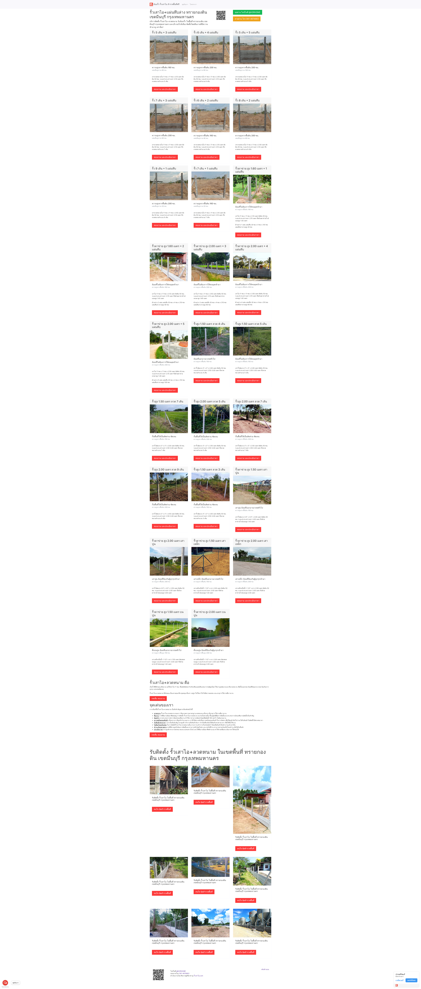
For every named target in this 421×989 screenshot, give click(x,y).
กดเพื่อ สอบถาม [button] (158, 698)
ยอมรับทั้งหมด (411, 980)
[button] (220, 15)
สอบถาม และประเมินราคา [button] (165, 89)
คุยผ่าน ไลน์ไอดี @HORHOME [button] (247, 12)
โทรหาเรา (193, 4)
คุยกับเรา (185, 4)
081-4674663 (184, 973)
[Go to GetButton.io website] (5, 986)
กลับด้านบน (265, 969)
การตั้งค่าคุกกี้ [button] (399, 980)
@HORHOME (181, 971)
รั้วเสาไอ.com (198, 976)
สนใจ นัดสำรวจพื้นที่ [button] (162, 809)
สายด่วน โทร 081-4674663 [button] (247, 19)
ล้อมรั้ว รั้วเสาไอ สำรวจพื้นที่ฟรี (166, 4)
